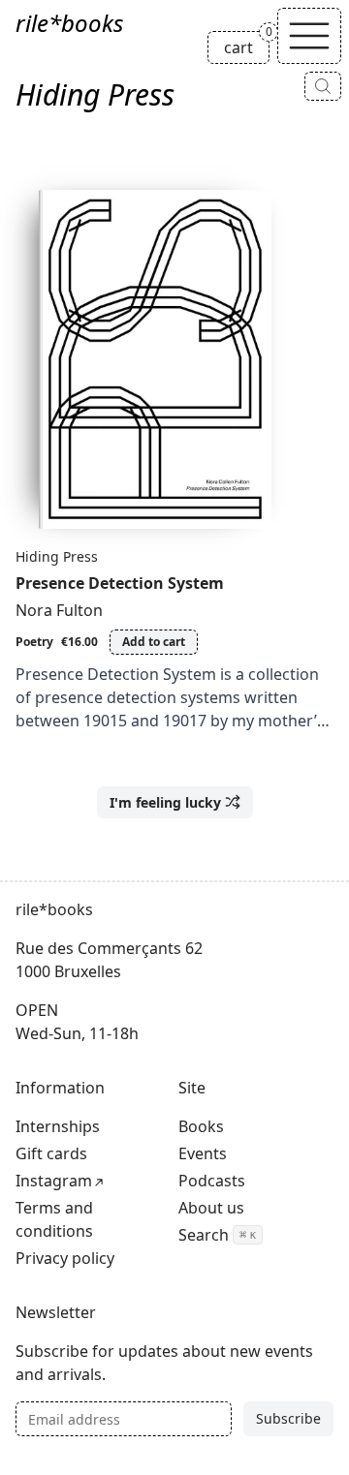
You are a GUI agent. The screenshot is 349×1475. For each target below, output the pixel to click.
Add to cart (153, 641)
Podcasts (211, 1180)
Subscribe (288, 1418)
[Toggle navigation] (309, 36)
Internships (58, 1126)
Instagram (54, 1180)
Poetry (34, 641)
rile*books (69, 23)
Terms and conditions (54, 1219)
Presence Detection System (120, 583)
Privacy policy (65, 1258)
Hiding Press (57, 556)
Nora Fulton (59, 610)
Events (202, 1153)
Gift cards (51, 1153)
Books (201, 1126)
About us (211, 1207)
